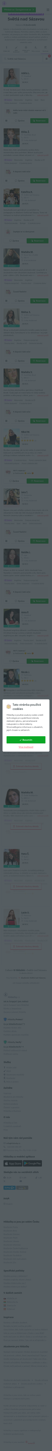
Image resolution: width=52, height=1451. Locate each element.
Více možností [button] (26, 747)
